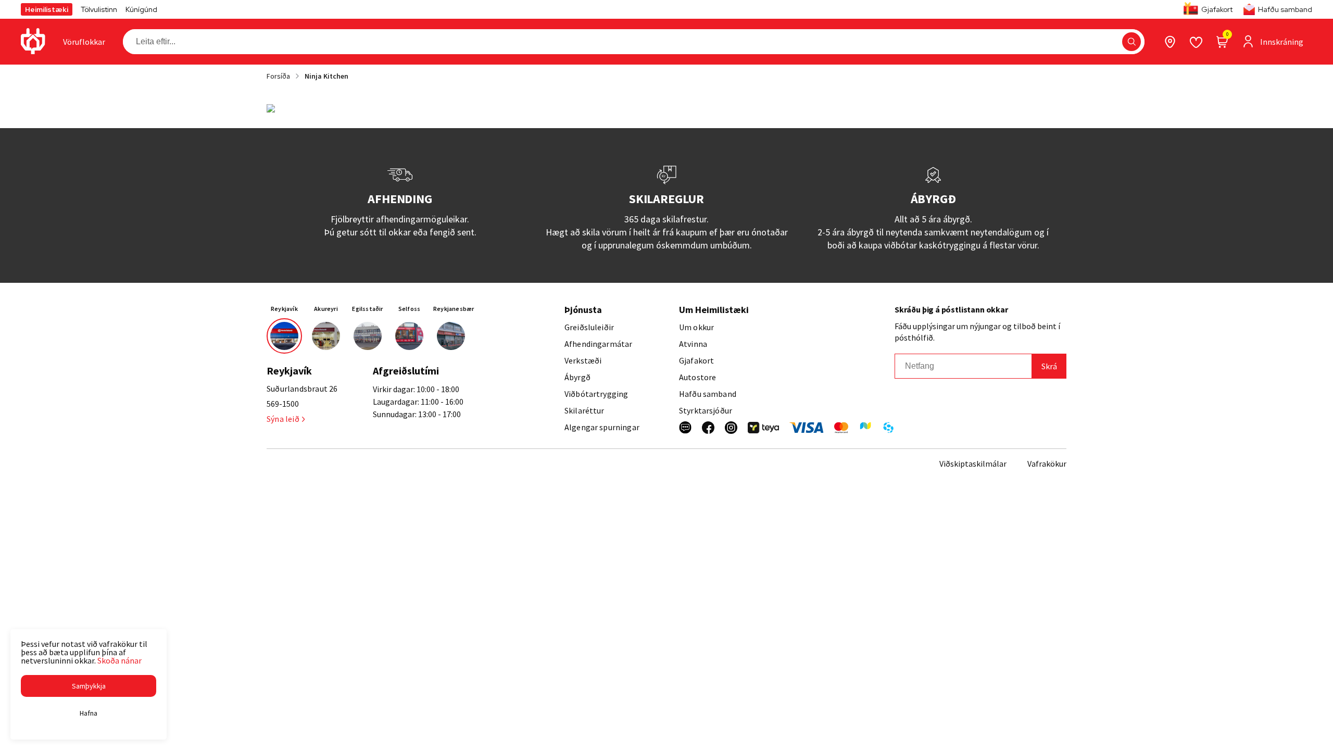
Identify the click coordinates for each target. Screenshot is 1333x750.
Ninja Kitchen (326, 76)
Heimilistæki (46, 9)
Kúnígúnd (141, 9)
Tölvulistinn (99, 9)
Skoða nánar (119, 660)
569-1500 (283, 403)
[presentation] (84, 42)
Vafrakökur (1046, 463)
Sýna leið (283, 419)
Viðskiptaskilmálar (973, 463)
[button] (1131, 41)
